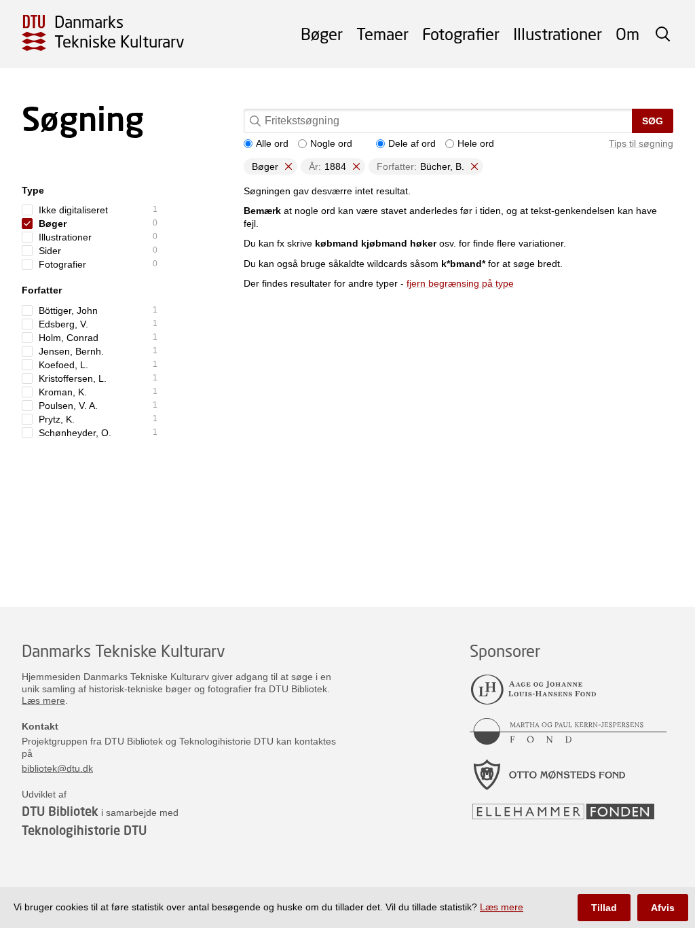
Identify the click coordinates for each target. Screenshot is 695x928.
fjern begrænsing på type (460, 283)
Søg (652, 120)
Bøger (322, 33)
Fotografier (461, 33)
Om (627, 33)
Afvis (663, 907)
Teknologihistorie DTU (84, 830)
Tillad (604, 907)
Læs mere (43, 700)
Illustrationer (557, 33)
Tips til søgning (641, 143)
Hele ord (475, 143)
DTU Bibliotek (60, 811)
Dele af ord (412, 143)
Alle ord (272, 143)
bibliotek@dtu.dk (57, 768)
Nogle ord (331, 143)
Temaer (382, 33)
